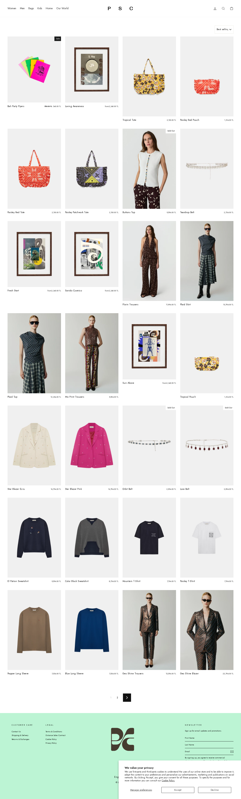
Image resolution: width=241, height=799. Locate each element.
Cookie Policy (51, 739)
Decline (215, 790)
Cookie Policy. (168, 780)
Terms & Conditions (54, 731)
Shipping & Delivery (20, 735)
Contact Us (16, 731)
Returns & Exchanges (20, 739)
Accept (178, 790)
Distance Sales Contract (56, 735)
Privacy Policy (51, 743)
